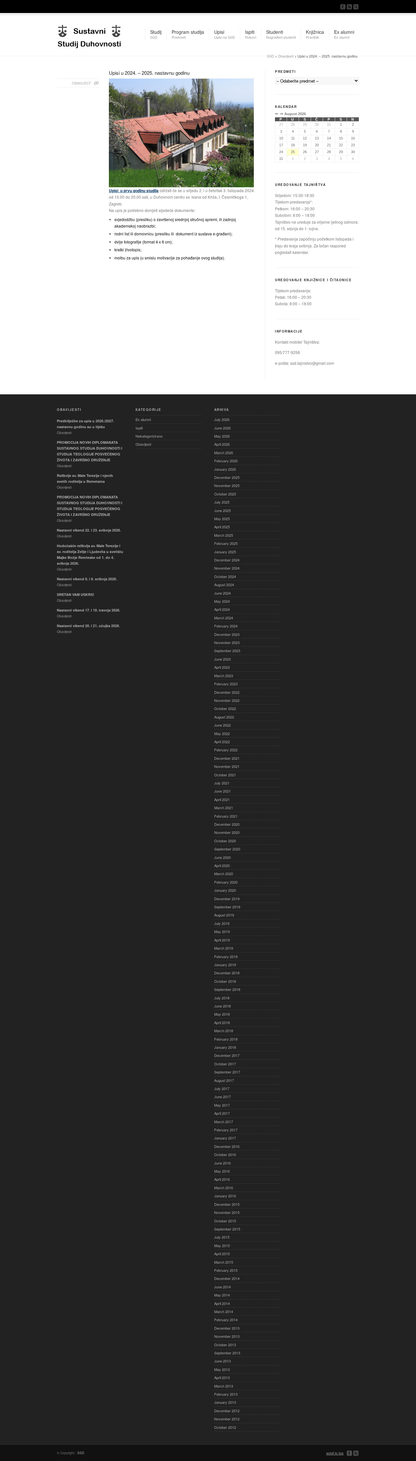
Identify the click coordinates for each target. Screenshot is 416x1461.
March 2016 (223, 1187)
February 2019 (226, 956)
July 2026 (221, 419)
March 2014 (223, 1311)
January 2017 (225, 1137)
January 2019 (225, 964)
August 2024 (224, 584)
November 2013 (227, 1336)
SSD (89, 35)
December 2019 (227, 898)
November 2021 (227, 766)
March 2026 (223, 452)
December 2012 (227, 1410)
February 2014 (226, 1319)
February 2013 (226, 1394)
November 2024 (227, 568)
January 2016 (225, 1195)
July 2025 (221, 502)
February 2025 (226, 543)
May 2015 (222, 1245)
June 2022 (222, 725)
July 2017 (221, 1088)
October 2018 (225, 981)
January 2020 (225, 890)
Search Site (356, 7)
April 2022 (222, 741)
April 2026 (222, 444)
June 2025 (222, 510)
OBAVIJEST (81, 83)
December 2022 (227, 692)
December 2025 (227, 477)
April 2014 (222, 1303)
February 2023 (226, 683)
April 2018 (222, 1022)
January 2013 (225, 1402)
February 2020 (226, 882)
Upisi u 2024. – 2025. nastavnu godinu (149, 72)
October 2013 (225, 1344)
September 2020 (227, 848)
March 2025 (223, 535)
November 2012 (227, 1418)
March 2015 (223, 1262)
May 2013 (222, 1369)
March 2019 (223, 948)
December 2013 (227, 1328)
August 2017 (224, 1080)
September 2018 (227, 989)
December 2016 (227, 1146)
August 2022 (224, 716)
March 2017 (223, 1121)
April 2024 (222, 609)
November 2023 (227, 642)
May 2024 (222, 601)
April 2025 (222, 526)
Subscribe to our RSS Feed (349, 7)
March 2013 (223, 1386)
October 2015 (225, 1220)
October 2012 (225, 1427)
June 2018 (222, 1005)
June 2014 (222, 1286)
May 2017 (222, 1105)
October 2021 (225, 774)
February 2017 (226, 1129)
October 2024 (225, 576)
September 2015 (227, 1228)
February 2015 (226, 1270)
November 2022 (227, 700)
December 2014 (227, 1278)
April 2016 (222, 1179)
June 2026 (222, 427)
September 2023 (227, 650)
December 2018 (227, 972)
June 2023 (222, 659)
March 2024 (223, 617)
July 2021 (221, 782)
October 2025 (225, 493)
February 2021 (226, 816)
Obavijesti (285, 56)
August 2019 (224, 914)
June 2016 (222, 1162)
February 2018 (226, 1039)
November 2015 (227, 1212)
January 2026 (225, 469)
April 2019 (222, 939)
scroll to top (335, 1453)
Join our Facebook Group (343, 7)
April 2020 (222, 865)
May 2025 (222, 518)
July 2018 (221, 997)
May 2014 (222, 1294)
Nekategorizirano (149, 436)
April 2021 (222, 799)
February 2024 (226, 625)
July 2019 (221, 923)
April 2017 (222, 1113)
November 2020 (227, 832)
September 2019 (227, 906)
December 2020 (227, 824)
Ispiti (139, 427)
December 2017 (227, 1055)
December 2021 (227, 758)
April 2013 (222, 1377)
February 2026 (226, 460)
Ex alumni (143, 419)
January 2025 (225, 551)
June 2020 (222, 857)
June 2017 (222, 1096)
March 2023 (223, 675)
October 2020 (225, 840)
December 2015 (227, 1204)
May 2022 (222, 733)
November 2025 (227, 485)
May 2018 (222, 1014)
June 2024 (222, 593)
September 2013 (227, 1352)
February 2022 (226, 749)
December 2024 (227, 559)
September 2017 (227, 1071)
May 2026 (222, 436)
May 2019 (222, 931)
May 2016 (222, 1171)
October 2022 (225, 708)
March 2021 (223, 807)
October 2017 (225, 1063)
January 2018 (225, 1047)
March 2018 (223, 1030)
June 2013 (222, 1360)
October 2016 (225, 1154)
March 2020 (223, 873)
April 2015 (222, 1253)
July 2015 (221, 1237)
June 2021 (222, 791)
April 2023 (222, 667)
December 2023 (227, 634)
